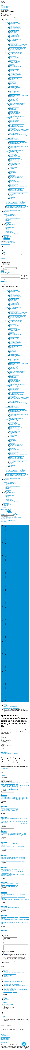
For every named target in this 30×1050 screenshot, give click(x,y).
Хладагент (12, 168)
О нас (4, 997)
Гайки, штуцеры (13, 154)
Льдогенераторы (13, 62)
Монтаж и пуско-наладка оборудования (16, 201)
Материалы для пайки (14, 162)
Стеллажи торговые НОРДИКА (17, 48)
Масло (11, 160)
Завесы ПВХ (12, 92)
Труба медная (12, 165)
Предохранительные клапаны (16, 124)
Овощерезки (12, 67)
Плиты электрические (14, 75)
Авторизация (6, 239)
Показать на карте (5, 244)
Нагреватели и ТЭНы (14, 163)
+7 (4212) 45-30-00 (5, 6)
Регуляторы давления (14, 125)
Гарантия (5, 971)
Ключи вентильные (14, 184)
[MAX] (4, 252)
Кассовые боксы (13, 40)
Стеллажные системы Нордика (14, 216)
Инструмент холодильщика (13, 169)
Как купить (6, 968)
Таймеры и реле (13, 147)
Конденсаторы (13, 109)
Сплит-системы (13, 99)
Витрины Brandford (11, 215)
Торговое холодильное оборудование (12, 981)
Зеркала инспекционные (15, 177)
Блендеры (11, 54)
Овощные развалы (13, 43)
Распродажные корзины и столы (17, 45)
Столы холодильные (14, 35)
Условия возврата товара (9, 974)
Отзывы (16, 753)
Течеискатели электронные (16, 193)
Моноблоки (12, 96)
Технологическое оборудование (14, 52)
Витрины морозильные (15, 26)
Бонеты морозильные (14, 23)
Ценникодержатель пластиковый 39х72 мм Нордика (14, 800)
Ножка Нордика (5, 909)
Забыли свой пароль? (6, 272)
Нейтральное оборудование (16, 66)
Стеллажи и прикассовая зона (13, 39)
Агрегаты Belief (10, 227)
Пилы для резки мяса (14, 73)
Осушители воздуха (14, 98)
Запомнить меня (6, 269)
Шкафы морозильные (14, 36)
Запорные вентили (14, 120)
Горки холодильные (14, 30)
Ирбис (5, 212)
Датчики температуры (14, 143)
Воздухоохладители (14, 107)
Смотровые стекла (13, 133)
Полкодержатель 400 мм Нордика (9, 886)
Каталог (5, 19)
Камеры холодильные (14, 94)
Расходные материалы (11, 151)
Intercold (8, 225)
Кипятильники (13, 60)
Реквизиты (6, 976)
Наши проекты (7, 236)
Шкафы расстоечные (14, 87)
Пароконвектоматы (14, 69)
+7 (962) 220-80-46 (10, 242)
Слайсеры (11, 79)
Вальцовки (12, 171)
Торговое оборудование (12, 22)
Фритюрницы (12, 82)
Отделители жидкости (14, 112)
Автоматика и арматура (12, 117)
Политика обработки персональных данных (14, 972)
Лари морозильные (14, 31)
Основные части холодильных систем (15, 103)
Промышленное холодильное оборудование (14, 985)
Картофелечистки (13, 58)
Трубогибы (12, 194)
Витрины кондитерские (15, 24)
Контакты (5, 237)
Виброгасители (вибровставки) (17, 118)
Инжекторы (12, 182)
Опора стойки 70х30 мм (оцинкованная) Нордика (13, 835)
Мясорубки (12, 65)
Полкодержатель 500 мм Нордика (9, 810)
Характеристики (10, 753)
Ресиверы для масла (14, 113)
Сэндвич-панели (13, 100)
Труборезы (12, 197)
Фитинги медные (13, 167)
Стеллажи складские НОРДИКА (17, 47)
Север (7, 228)
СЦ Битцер (6, 211)
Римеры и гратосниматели (15, 189)
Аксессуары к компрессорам (16, 104)
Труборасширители (14, 195)
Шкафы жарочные (13, 84)
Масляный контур (13, 121)
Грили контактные (13, 57)
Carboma (8, 222)
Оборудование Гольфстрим (13, 218)
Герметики (12, 175)
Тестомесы (12, 81)
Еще (4, 507)
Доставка (5, 970)
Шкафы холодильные (14, 37)
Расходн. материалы (14, 78)
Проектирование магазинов (13, 210)
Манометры (12, 185)
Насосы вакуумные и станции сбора (18, 186)
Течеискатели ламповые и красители (18, 192)
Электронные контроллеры (16, 150)
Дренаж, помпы (13, 155)
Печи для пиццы (13, 70)
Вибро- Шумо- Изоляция (15, 152)
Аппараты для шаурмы (15, 53)
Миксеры (11, 64)
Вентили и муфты (13, 172)
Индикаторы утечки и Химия (16, 181)
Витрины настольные (14, 27)
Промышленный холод (9, 224)
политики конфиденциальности (17, 1048)
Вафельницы (12, 56)
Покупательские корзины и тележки (18, 44)
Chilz (7, 220)
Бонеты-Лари (12, 32)
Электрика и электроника (12, 139)
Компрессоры (12, 108)
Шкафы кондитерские (14, 34)
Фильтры (11, 137)
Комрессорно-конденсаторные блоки (18, 95)
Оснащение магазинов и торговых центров (17, 206)
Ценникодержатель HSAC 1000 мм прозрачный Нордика (15, 849)
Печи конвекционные (14, 71)
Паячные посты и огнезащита (16, 188)
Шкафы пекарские (13, 86)
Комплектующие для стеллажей (17, 41)
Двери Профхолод (10, 232)
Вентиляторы (12, 105)
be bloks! (8, 219)
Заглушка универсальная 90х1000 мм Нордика (12, 861)
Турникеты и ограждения (15, 49)
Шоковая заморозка (14, 101)
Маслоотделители (13, 111)
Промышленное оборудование (14, 88)
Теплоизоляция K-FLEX (12, 233)
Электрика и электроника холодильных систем (15, 989)
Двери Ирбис (9, 231)
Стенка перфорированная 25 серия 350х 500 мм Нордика (15, 899)
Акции (5, 1002)
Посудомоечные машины (15, 77)
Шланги (11, 198)
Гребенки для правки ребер (16, 176)
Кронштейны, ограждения (15, 159)
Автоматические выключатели (17, 141)
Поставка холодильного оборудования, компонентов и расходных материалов (16, 203)
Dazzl (7, 223)
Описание (3, 753)
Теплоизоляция (13, 164)
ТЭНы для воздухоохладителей (17, 116)
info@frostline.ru (4, 9)
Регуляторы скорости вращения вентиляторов (17, 629)
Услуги (5, 199)
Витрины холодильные (15, 28)
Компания (6, 235)
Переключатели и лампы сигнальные (18, 146)
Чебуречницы (12, 83)
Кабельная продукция (14, 156)
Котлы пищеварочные (14, 61)
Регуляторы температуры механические (19, 129)
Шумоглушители (13, 138)
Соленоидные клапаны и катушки (17, 134)
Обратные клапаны (14, 122)
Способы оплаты (7, 975)
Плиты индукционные (15, 74)
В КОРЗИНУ (4, 752)
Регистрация (7, 264)
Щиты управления (14, 148)
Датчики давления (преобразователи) (18, 142)
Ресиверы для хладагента (15, 114)
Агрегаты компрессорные (15, 90)
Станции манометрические (16, 190)
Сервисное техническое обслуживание (16, 205)
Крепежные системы (14, 158)
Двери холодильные (14, 91)
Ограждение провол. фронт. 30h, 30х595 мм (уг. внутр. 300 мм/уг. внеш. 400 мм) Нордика (14, 788)
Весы (10, 173)
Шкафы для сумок (13, 51)
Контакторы (12, 145)
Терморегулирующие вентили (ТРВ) (18, 135)
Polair (7, 229)
